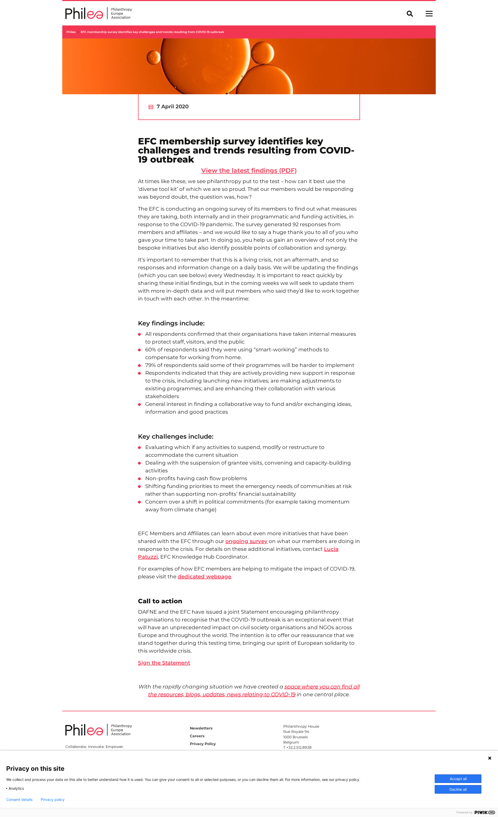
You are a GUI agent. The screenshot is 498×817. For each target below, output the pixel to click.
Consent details (19, 800)
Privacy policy (53, 800)
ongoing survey (246, 541)
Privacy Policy (203, 744)
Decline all (458, 789)
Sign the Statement (164, 663)
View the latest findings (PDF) (249, 170)
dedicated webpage (204, 576)
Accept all (458, 778)
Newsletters (201, 728)
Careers (197, 736)
